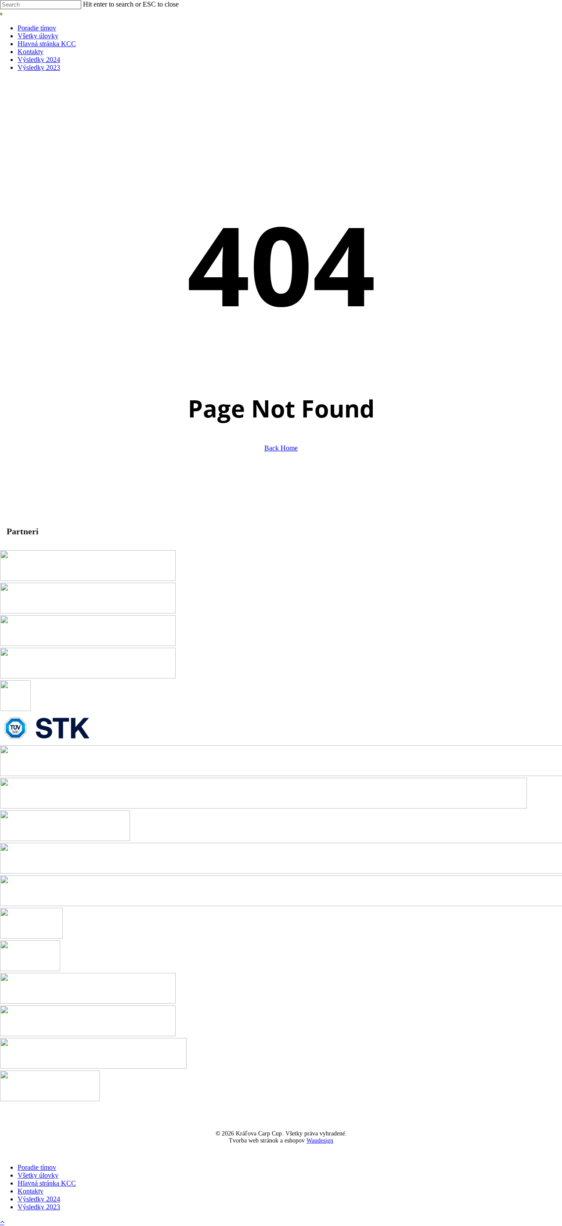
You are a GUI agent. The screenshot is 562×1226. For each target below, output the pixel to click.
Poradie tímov (37, 1167)
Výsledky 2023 (39, 1207)
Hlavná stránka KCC (47, 1183)
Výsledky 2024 (39, 1199)
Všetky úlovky (38, 1175)
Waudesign (319, 1140)
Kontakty (30, 1191)
